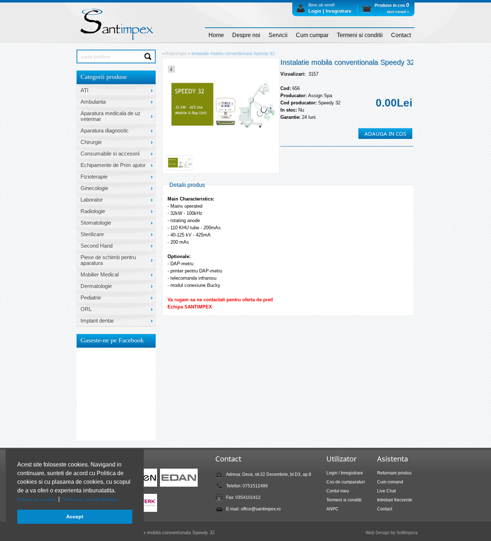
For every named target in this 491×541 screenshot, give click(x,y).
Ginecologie (94, 188)
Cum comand (390, 481)
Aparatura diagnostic (105, 130)
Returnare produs (394, 472)
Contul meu (337, 490)
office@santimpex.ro (261, 508)
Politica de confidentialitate (90, 499)
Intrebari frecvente (394, 499)
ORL (86, 309)
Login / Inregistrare (344, 472)
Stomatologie (96, 223)
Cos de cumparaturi (345, 481)
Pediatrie (91, 297)
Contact (401, 35)
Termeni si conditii (360, 35)
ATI (84, 90)
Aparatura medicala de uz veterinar (111, 116)
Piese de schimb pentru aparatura (108, 260)
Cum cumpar (312, 35)
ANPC (332, 508)
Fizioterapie (94, 176)
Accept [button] (74, 516)
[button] (119, 500)
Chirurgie (91, 142)
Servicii (278, 35)
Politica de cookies (37, 499)
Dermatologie (96, 286)
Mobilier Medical (100, 274)
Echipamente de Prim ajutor (113, 165)
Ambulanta (93, 102)
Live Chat (386, 490)
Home (216, 35)
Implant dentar (97, 320)
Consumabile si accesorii (110, 153)
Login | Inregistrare (329, 11)
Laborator (92, 200)
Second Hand (97, 246)
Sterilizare (92, 234)
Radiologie (93, 211)
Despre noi (246, 35)
